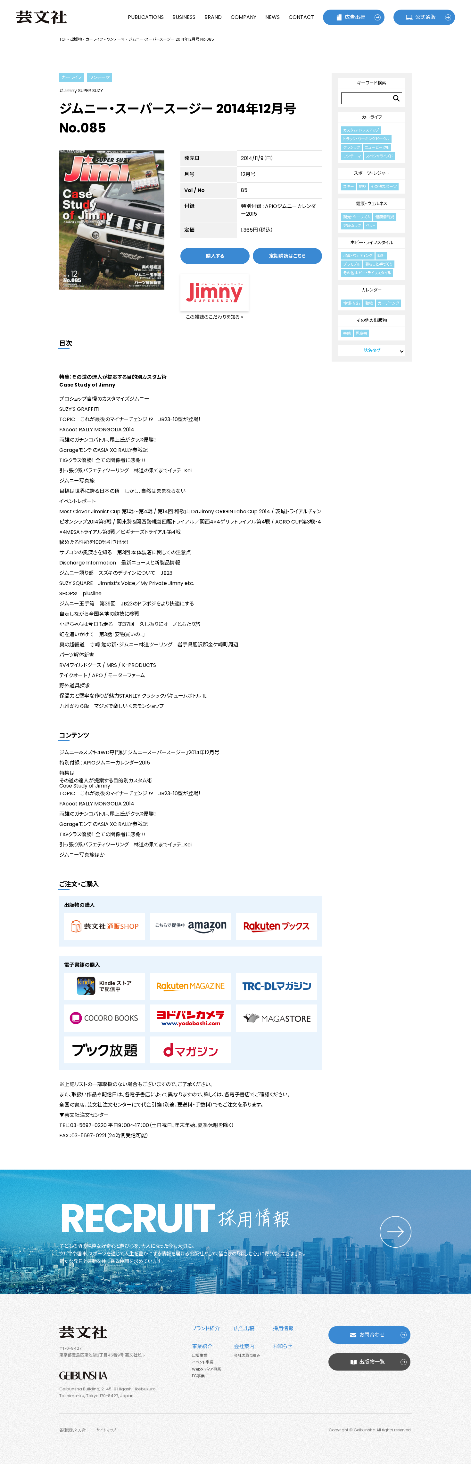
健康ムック (352, 225)
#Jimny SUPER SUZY (81, 90)
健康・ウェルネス (371, 203)
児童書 (361, 333)
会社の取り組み (247, 1355)
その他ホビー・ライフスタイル (367, 273)
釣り (362, 186)
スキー (348, 186)
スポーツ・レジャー (371, 173)
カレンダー (371, 290)
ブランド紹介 (206, 1328)
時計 (381, 255)
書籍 (347, 333)
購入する (215, 255)
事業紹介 (202, 1346)
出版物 (76, 39)
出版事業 (199, 1355)
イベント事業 (202, 1362)
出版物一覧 (372, 1361)
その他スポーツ (384, 186)
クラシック (351, 147)
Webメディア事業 (206, 1369)
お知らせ (282, 1346)
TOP (62, 39)
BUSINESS (183, 17)
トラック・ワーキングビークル (366, 138)
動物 (369, 303)
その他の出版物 (372, 320)
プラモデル (351, 264)
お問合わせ (371, 1335)
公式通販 (425, 17)
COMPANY (243, 17)
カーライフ (94, 39)
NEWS (272, 17)
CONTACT (301, 17)
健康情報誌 (384, 217)
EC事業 (198, 1376)
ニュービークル (377, 147)
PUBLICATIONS (146, 17)
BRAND (213, 17)
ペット (370, 225)
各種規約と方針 (72, 1430)
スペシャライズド (379, 156)
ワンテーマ (116, 39)
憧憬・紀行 (351, 303)
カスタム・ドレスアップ (361, 130)
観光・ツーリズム (356, 217)
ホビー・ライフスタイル (371, 242)
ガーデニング (388, 303)
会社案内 (244, 1346)
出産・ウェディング (358, 255)
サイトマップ (106, 1430)
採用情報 (283, 1328)
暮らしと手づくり (378, 264)
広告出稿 (355, 17)
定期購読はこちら (287, 255)
